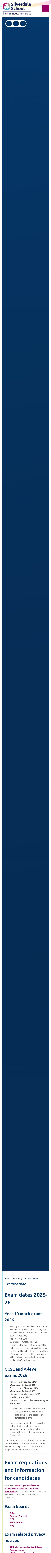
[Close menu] (45, 8)
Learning (17, 1279)
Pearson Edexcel (18, 1516)
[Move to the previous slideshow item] (9, 23)
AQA (12, 1513)
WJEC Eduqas (16, 1522)
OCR (12, 1519)
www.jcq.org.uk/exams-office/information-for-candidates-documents (23, 1488)
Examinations (32, 1279)
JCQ (12, 1525)
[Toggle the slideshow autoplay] (23, 23)
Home (7, 1279)
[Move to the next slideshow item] (16, 23)
